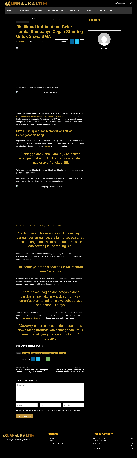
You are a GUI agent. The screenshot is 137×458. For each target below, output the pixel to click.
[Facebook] (4, 443)
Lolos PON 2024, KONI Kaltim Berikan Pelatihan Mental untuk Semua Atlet (69, 371)
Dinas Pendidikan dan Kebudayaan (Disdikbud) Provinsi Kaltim (41, 116)
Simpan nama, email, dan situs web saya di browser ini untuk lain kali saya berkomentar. (49, 410)
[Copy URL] (43, 359)
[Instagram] (7, 443)
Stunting (62, 353)
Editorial (21, 42)
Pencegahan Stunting (51, 353)
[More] (82, 41)
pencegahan (31, 318)
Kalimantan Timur (21, 19)
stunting (47, 146)
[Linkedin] (72, 41)
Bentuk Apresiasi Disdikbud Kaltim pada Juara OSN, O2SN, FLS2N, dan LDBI (32, 371)
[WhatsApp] (48, 359)
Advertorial (26, 353)
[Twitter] (77, 41)
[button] (131, 3)
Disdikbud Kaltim (37, 353)
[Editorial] (104, 39)
